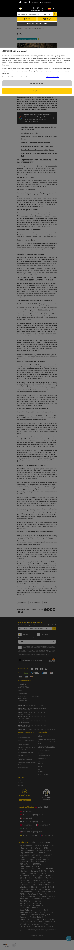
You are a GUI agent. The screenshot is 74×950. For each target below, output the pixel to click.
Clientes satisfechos (46, 2)
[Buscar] (55, 14)
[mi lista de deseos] (38, 8)
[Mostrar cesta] (43, 8)
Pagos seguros (34, 2)
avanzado (47, 14)
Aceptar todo (37, 91)
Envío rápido (24, 2)
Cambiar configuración (37, 83)
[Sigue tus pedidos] (34, 8)
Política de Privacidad (52, 77)
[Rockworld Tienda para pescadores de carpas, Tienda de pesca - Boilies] (20, 9)
